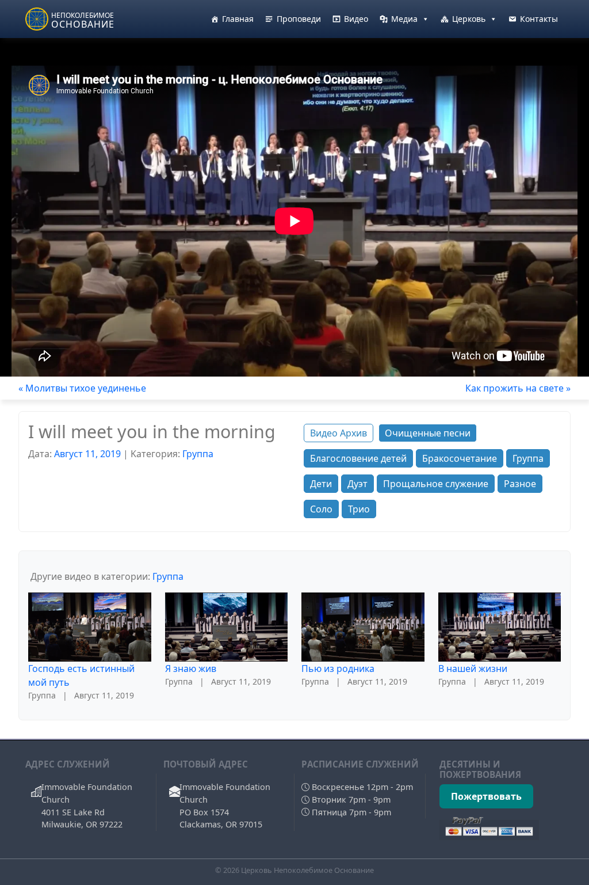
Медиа (404, 18)
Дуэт (357, 483)
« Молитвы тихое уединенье (82, 388)
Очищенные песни (428, 433)
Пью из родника (337, 668)
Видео (356, 18)
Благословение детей (358, 458)
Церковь (468, 18)
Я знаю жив (190, 668)
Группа (197, 453)
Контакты (539, 18)
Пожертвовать (486, 796)
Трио (359, 509)
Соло (321, 509)
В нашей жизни (472, 668)
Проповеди (299, 18)
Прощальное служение (435, 483)
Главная (238, 18)
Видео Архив (338, 433)
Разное (520, 483)
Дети (321, 483)
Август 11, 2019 (87, 453)
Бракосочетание (459, 458)
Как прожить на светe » (518, 388)
